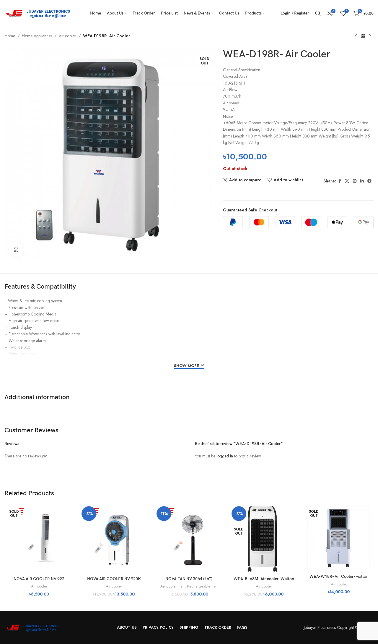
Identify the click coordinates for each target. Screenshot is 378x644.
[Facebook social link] (339, 181)
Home (9, 36)
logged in (224, 456)
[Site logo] (39, 13)
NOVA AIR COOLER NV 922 (39, 578)
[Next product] (370, 36)
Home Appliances (37, 36)
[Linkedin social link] (362, 181)
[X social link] (347, 181)
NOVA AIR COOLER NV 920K (114, 578)
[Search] (318, 13)
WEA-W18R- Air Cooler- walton (339, 576)
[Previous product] (355, 36)
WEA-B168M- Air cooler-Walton (264, 578)
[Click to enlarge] (16, 249)
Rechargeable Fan (202, 586)
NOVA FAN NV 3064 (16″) (188, 578)
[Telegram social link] (369, 181)
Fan (182, 586)
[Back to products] (362, 36)
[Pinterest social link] (355, 181)
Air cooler (67, 36)
